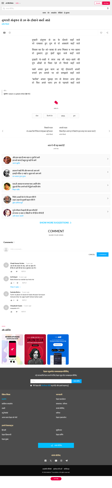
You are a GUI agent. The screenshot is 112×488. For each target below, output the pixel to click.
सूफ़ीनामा (59, 430)
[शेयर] (107, 33)
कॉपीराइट (66, 469)
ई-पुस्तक (66, 13)
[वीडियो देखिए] (4, 33)
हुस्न (74, 116)
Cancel (92, 254)
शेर (48, 13)
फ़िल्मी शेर (50, 116)
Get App (106, 3)
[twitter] (50, 460)
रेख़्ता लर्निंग (59, 434)
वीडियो (60, 13)
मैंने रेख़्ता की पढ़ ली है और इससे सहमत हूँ (50, 385)
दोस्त (37, 116)
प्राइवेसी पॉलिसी (47, 469)
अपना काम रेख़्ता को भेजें (9, 417)
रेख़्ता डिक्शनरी (6, 434)
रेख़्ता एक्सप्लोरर (61, 417)
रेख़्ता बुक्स (5, 439)
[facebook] (45, 460)
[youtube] (56, 460)
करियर (58, 413)
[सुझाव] (9, 32)
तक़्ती (3, 408)
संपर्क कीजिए (60, 408)
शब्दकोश (54, 13)
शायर (44, 13)
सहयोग (4, 399)
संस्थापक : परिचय (61, 404)
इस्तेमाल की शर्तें (57, 469)
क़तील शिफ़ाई (5, 24)
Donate (98, 3)
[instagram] (61, 460)
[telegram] (66, 460)
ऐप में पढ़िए (56, 478)
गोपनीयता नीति (46, 385)
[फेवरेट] (101, 33)
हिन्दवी (4, 430)
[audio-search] (108, 8)
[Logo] (9, 3)
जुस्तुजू (63, 116)
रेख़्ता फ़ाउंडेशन (61, 399)
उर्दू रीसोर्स (5, 413)
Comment (103, 254)
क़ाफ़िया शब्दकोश (7, 404)
